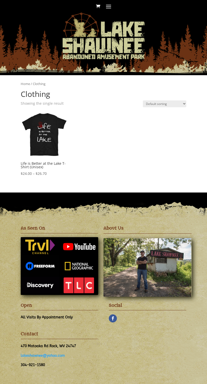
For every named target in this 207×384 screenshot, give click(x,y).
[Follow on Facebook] (113, 318)
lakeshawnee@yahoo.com (43, 355)
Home (25, 83)
